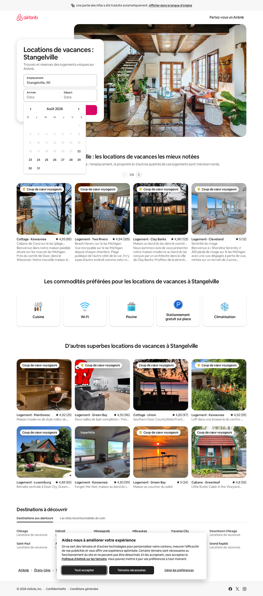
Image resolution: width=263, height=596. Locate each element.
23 (30, 160)
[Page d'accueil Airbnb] (27, 17)
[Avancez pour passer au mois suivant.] (78, 109)
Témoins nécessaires (131, 570)
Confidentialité (56, 589)
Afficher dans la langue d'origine (170, 5)
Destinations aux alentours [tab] (35, 518)
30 (30, 168)
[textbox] (42, 97)
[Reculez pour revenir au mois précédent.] (31, 109)
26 (54, 160)
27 (62, 160)
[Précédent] (124, 174)
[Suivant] (138, 174)
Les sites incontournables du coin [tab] (82, 518)
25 (46, 160)
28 (71, 160)
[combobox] (60, 82)
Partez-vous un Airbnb (227, 17)
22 (79, 151)
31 (38, 168)
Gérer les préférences (179, 570)
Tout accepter (84, 570)
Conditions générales (84, 589)
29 (79, 160)
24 (38, 160)
